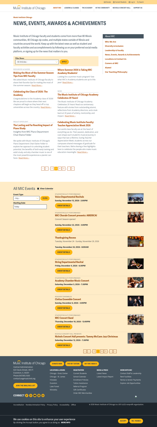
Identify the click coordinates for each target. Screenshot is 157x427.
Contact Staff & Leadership (130, 373)
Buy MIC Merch (91, 364)
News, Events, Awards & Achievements (122, 55)
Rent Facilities (125, 377)
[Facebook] (26, 395)
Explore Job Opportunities (130, 383)
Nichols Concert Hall (122, 8)
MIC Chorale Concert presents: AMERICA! (76, 215)
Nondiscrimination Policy (35, 405)
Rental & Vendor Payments (130, 380)
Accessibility (64, 405)
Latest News (102, 373)
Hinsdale (53, 380)
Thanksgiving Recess (65, 237)
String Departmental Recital (69, 262)
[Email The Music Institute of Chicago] (43, 395)
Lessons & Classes (71, 8)
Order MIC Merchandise (82, 393)
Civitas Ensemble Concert (68, 299)
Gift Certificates (79, 390)
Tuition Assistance (80, 383)
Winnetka (53, 390)
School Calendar (79, 377)
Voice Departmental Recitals (69, 196)
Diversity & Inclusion (114, 46)
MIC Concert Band (64, 318)
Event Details (63, 205)
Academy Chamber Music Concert (72, 280)
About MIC (57, 8)
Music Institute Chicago (22, 17)
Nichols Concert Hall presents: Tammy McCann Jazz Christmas (86, 336)
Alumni (108, 68)
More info (65, 422)
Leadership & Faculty (114, 50)
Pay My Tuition (73, 364)
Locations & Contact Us (115, 59)
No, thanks (136, 421)
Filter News (19, 58)
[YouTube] (34, 395)
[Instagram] (30, 395)
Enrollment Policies (80, 380)
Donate (108, 2)
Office (73, 405)
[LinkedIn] (38, 395)
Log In (133, 2)
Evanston (53, 383)
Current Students (120, 2)
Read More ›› (37, 85)
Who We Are (110, 42)
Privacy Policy (52, 405)
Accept (123, 421)
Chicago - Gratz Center (59, 373)
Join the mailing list (25, 385)
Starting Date (19, 203)
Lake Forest (54, 386)
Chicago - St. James (57, 377)
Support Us (138, 8)
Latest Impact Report (105, 377)
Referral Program (80, 386)
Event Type (18, 194)
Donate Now (57, 364)
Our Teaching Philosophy (116, 72)
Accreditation (18, 405)
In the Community (102, 8)
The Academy (87, 8)
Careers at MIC (111, 63)
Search (141, 2)
